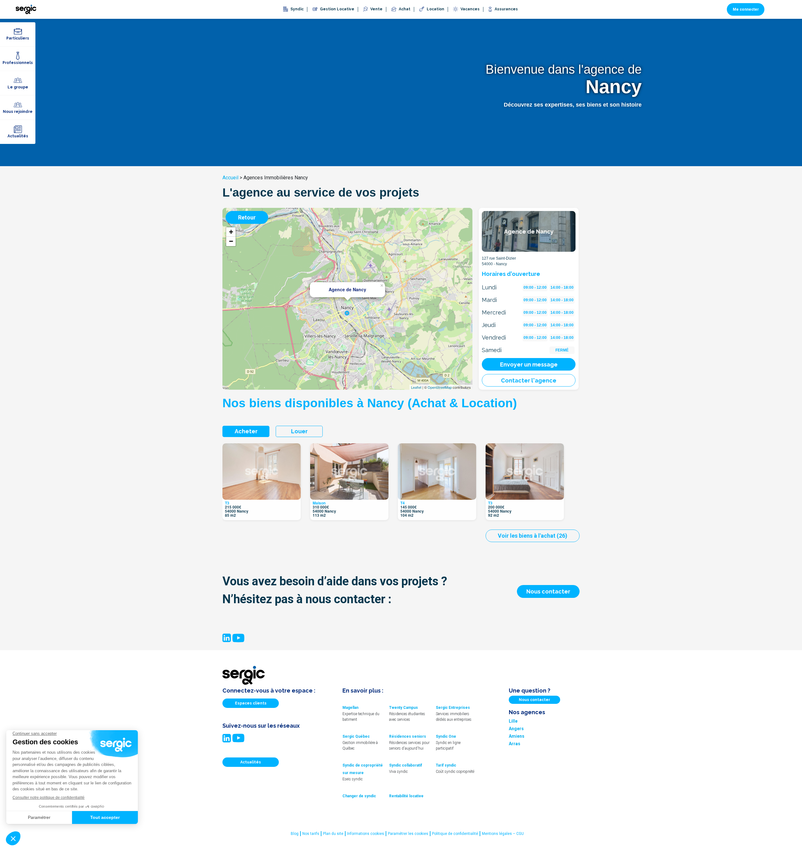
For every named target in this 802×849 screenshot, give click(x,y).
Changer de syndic (359, 796)
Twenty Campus (403, 707)
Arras (514, 743)
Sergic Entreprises (453, 707)
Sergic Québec (356, 736)
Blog (295, 833)
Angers (516, 728)
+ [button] (231, 232)
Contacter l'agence (528, 380)
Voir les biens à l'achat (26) (532, 535)
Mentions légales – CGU (503, 833)
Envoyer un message (529, 364)
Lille (513, 721)
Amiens (516, 736)
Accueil (230, 178)
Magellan (350, 707)
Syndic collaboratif (405, 765)
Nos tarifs (310, 833)
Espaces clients (251, 703)
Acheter (246, 431)
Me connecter (746, 9)
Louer (299, 431)
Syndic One (446, 736)
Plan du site (333, 833)
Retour (247, 217)
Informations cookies (365, 833)
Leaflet (416, 387)
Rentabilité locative (406, 796)
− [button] (231, 241)
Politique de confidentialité (455, 833)
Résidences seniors (407, 736)
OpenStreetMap (440, 387)
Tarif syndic (446, 765)
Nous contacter (548, 591)
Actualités (250, 762)
